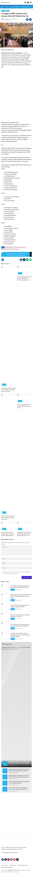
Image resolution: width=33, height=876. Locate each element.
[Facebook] (21, 259)
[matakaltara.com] (5, 2)
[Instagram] (14, 859)
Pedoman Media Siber (22, 865)
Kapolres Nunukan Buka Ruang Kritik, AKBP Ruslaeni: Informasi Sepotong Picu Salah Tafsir (24, 278)
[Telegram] (27, 259)
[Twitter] (24, 259)
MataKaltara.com (11, 870)
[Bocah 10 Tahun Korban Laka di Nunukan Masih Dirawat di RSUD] (24, 398)
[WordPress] (11, 859)
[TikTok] (17, 859)
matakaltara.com (8, 19)
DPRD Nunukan (10, 247)
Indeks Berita (13, 865)
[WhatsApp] (30, 259)
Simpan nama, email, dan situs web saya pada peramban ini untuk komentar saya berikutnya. (16, 572)
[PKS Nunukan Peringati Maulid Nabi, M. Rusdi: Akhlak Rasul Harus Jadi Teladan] (8, 326)
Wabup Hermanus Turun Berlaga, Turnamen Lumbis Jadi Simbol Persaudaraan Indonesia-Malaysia (18, 776)
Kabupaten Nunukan (20, 247)
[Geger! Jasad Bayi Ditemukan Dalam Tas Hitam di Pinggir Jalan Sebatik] (8, 454)
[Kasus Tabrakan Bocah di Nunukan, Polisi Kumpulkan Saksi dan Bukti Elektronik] (8, 526)
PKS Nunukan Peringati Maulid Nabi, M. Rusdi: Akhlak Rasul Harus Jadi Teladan (8, 390)
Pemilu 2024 (6, 249)
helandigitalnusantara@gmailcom (10, 852)
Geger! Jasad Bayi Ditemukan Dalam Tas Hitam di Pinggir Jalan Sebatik (8, 517)
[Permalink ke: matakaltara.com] (3, 19)
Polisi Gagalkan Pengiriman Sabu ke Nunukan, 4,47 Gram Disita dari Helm (19, 782)
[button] (25, 2)
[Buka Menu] (28, 2)
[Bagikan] (30, 19)
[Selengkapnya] (16, 842)
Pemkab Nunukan (15, 249)
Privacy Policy (4, 865)
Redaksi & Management (6, 867)
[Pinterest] (8, 859)
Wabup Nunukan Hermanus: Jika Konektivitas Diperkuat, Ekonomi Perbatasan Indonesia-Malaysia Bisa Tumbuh (18, 770)
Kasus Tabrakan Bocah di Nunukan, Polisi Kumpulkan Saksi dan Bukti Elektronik (7, 534)
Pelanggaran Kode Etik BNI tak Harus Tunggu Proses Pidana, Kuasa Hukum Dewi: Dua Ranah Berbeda (24, 534)
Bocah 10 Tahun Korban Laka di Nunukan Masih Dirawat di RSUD (24, 406)
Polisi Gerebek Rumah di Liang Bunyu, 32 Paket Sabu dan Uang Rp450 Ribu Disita (18, 788)
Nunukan (3, 10)
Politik (8, 10)
